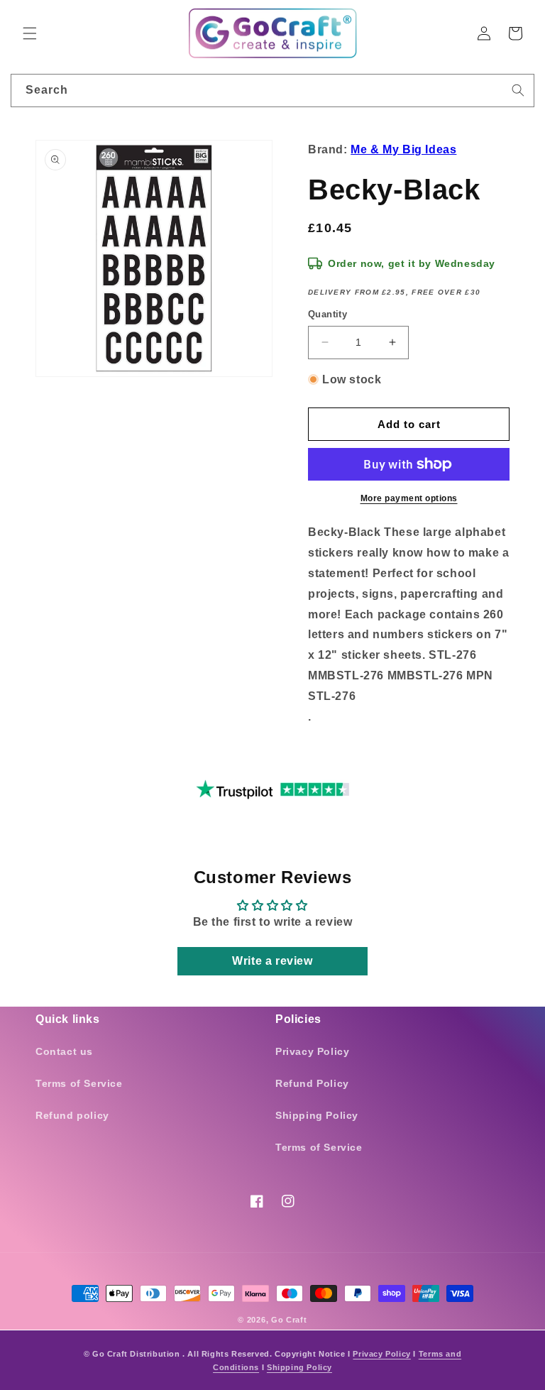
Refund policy (72, 1115)
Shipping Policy (316, 1115)
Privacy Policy (312, 1051)
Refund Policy (312, 1083)
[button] (29, 33)
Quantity (327, 314)
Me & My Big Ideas (403, 149)
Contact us (64, 1051)
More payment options (409, 498)
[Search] (518, 90)
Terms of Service (79, 1083)
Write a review (272, 961)
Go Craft (289, 1319)
